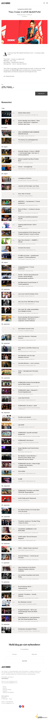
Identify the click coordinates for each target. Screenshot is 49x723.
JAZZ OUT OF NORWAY (8, 692)
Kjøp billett (41, 93)
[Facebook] (20, 707)
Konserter (5, 688)
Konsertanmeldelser (7, 689)
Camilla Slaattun (4, 678)
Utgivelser (5, 691)
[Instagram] (23, 707)
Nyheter (4, 686)
